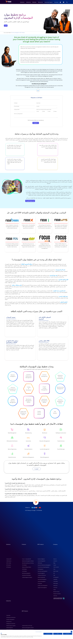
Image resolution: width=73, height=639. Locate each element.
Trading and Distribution (42, 575)
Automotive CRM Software (26, 575)
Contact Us (55, 560)
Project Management (41, 573)
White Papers (55, 583)
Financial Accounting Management (43, 567)
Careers (54, 565)
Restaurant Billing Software (26, 567)
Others (55, 111)
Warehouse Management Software (28, 560)
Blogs (54, 563)
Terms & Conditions (39, 631)
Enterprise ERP (8, 558)
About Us (55, 558)
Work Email (38, 103)
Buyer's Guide (55, 571)
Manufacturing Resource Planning (27, 563)
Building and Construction (10, 623)
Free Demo (56, 2)
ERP (38, 111)
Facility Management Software (27, 577)
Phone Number (16, 106)
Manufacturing (8, 621)
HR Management (40, 569)
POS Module (40, 583)
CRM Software (24, 569)
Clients (54, 589)
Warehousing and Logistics (10, 625)
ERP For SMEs (8, 563)
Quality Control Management (42, 585)
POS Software (24, 565)
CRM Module (40, 563)
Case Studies (55, 581)
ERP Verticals (8, 565)
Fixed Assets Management (42, 579)
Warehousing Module (41, 577)
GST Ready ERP (55, 577)
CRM (44, 111)
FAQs (54, 569)
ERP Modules (8, 567)
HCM (49, 111)
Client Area (55, 595)
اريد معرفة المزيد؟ (30, 201)
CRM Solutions (8, 560)
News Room (55, 585)
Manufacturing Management (42, 571)
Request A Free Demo (57, 593)
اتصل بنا (36, 469)
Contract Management (41, 560)
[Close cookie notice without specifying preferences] (71, 632)
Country (37, 106)
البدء (6, 25)
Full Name (15, 103)
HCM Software (24, 571)
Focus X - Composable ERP (26, 558)
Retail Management (9, 627)
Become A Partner (56, 591)
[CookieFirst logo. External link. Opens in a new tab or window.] (1, 633)
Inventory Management (41, 581)
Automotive (8, 615)
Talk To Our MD (56, 567)
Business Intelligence (41, 558)
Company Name (16, 109)
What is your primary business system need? (43, 109)
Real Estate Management (26, 573)
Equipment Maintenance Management (44, 565)
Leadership (55, 579)
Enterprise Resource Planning (27, 625)
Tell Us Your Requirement (18, 113)
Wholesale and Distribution (11, 617)
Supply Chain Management (42, 587)
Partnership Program (49, 2)
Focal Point (55, 587)
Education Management (10, 619)
